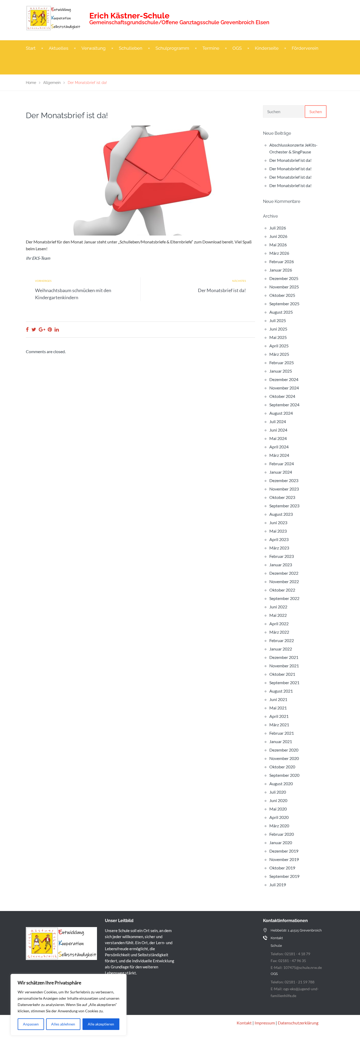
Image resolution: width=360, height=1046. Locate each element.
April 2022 (279, 623)
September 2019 (284, 876)
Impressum (265, 1022)
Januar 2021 (280, 741)
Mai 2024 (278, 438)
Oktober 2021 (282, 674)
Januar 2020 (280, 842)
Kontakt (244, 1022)
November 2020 (284, 758)
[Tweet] (33, 329)
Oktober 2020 (282, 766)
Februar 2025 (281, 362)
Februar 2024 (281, 463)
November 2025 (284, 286)
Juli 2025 (277, 320)
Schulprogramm (172, 48)
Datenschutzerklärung (298, 1022)
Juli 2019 (277, 884)
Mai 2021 (278, 707)
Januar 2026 (280, 269)
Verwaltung (93, 48)
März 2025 (279, 354)
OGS (237, 48)
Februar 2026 (281, 261)
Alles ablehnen (63, 1024)
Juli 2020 (277, 791)
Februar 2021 (281, 732)
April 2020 (279, 817)
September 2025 (284, 303)
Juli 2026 (277, 227)
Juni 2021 (278, 699)
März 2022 (279, 631)
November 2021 (284, 665)
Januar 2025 (280, 370)
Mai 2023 (278, 530)
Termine (210, 48)
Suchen (315, 111)
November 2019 (284, 859)
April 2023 (279, 539)
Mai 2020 (278, 808)
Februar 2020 (281, 834)
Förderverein (305, 48)
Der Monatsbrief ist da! (222, 290)
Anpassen (31, 1024)
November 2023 (284, 488)
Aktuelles (58, 48)
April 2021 (279, 716)
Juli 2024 (277, 421)
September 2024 (284, 404)
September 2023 (284, 505)
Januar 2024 (280, 471)
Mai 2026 (278, 244)
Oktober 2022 (282, 589)
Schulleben (130, 48)
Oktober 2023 (282, 497)
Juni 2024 (278, 429)
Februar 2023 (281, 556)
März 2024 (279, 455)
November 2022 (284, 581)
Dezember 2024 (283, 379)
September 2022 (284, 598)
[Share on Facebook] (27, 329)
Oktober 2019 (282, 867)
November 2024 (284, 387)
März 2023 (279, 547)
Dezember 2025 (283, 278)
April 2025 (279, 345)
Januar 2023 (280, 564)
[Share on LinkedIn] (57, 329)
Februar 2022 (281, 640)
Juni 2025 (278, 328)
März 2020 (279, 825)
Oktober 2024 (282, 396)
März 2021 (279, 724)
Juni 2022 (278, 606)
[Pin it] (50, 329)
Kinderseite (267, 48)
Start (31, 48)
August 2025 (281, 311)
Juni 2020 (278, 800)
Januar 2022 (280, 648)
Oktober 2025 (282, 295)
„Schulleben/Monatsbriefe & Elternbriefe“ (155, 241)
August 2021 (281, 690)
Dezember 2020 (283, 749)
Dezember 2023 (283, 480)
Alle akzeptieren (101, 1024)
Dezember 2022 (283, 572)
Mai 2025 (278, 337)
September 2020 (284, 775)
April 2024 (279, 446)
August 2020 (281, 783)
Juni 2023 (278, 522)
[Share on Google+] (42, 329)
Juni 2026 (278, 236)
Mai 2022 (278, 615)
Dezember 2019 (283, 850)
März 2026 (279, 253)
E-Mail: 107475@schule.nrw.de (296, 967)
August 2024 (281, 413)
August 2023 (281, 514)
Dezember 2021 (283, 657)
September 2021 (284, 682)
